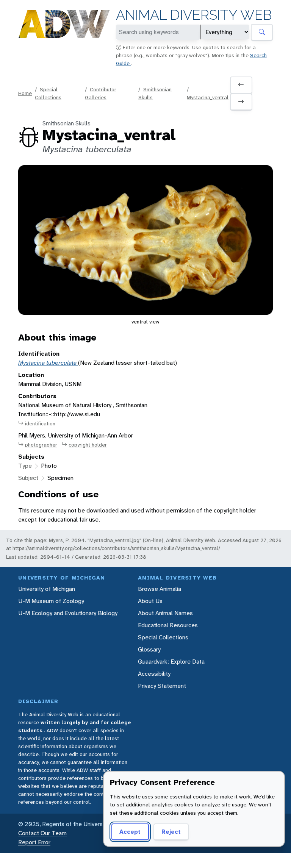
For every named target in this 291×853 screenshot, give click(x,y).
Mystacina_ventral (207, 97)
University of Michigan (46, 589)
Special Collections (163, 637)
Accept (130, 832)
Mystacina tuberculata (48, 363)
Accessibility (154, 674)
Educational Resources (168, 625)
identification (40, 423)
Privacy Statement (162, 686)
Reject (171, 832)
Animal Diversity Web (194, 15)
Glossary (149, 649)
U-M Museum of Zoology (51, 601)
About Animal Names (165, 613)
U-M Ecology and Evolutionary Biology (67, 613)
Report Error (34, 842)
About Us (150, 601)
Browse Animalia (159, 589)
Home (25, 93)
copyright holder (88, 444)
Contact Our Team (42, 833)
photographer (41, 444)
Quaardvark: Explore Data (171, 662)
